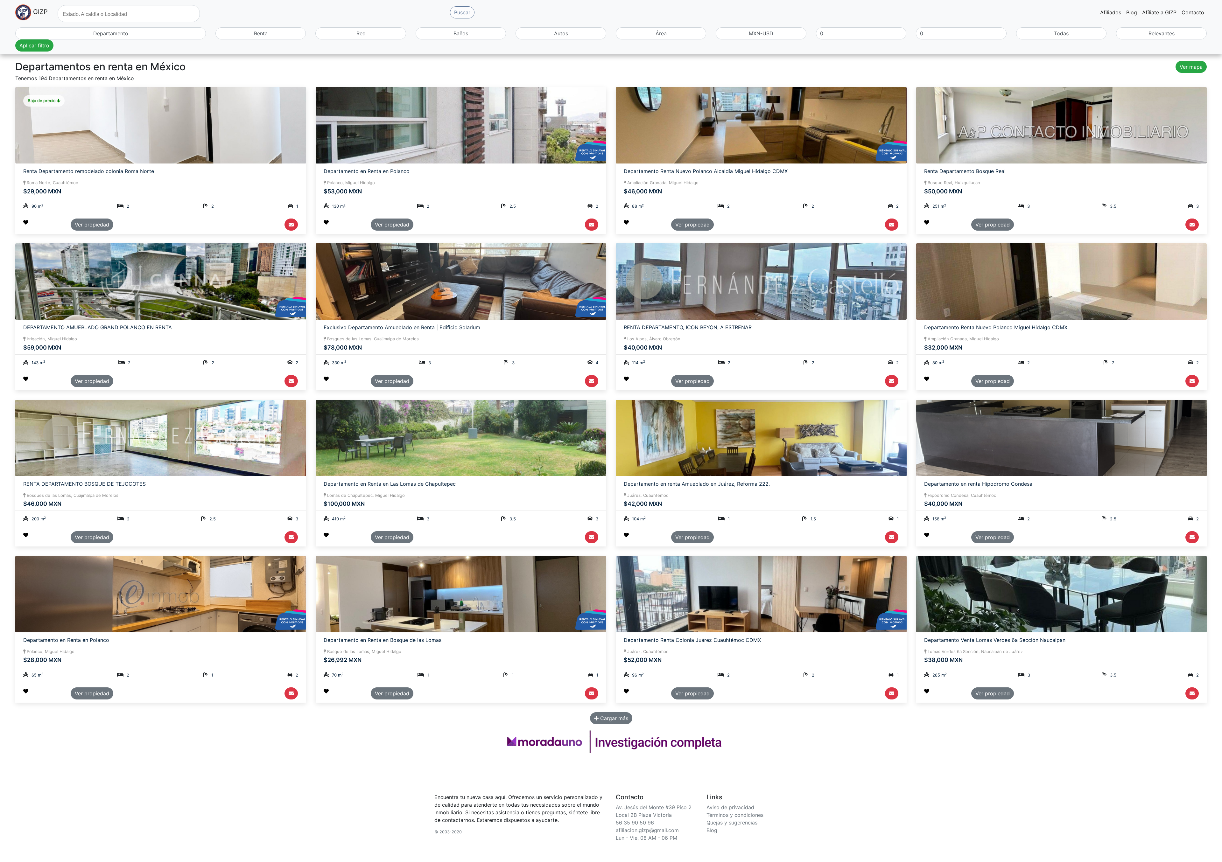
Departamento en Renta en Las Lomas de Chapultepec (390, 484)
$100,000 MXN (344, 503)
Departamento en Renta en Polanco (367, 171)
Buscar (462, 12)
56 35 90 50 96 (635, 822)
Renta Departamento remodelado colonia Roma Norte (88, 171)
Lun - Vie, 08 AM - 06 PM (646, 838)
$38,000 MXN (943, 660)
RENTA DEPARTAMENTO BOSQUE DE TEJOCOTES (84, 484)
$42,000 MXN (643, 503)
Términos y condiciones (734, 815)
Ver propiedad (92, 224)
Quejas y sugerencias (731, 822)
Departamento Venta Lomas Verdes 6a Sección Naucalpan (994, 640)
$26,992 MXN (343, 660)
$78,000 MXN (343, 347)
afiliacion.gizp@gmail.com (647, 830)
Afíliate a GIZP (1159, 12)
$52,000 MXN (643, 660)
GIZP (39, 12)
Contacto (1193, 12)
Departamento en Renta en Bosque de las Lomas (382, 640)
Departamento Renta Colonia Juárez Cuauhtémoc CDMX (692, 640)
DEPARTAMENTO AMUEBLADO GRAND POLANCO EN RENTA (97, 327)
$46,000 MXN (643, 191)
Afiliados (1110, 12)
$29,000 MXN (42, 191)
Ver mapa (1191, 67)
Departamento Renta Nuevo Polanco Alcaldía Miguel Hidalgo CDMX (706, 171)
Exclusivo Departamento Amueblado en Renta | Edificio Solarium (402, 327)
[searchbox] (129, 13)
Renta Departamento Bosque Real (965, 171)
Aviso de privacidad (730, 807)
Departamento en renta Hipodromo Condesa (978, 484)
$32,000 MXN (943, 347)
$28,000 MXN (42, 660)
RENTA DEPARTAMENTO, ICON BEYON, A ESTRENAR (688, 327)
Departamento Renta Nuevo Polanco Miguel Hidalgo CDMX (995, 327)
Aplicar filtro (34, 45)
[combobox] (128, 14)
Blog (1131, 12)
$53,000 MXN (343, 191)
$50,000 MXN (943, 191)
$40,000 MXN (643, 347)
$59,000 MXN (42, 347)
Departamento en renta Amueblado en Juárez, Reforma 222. (697, 484)
